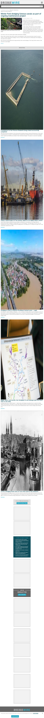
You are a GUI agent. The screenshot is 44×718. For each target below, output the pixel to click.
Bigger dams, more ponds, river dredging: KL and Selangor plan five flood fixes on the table (21, 400)
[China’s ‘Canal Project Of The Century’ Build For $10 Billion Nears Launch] (22, 180)
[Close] (42, 713)
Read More (3, 137)
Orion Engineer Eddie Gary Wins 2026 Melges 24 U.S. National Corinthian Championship (22, 544)
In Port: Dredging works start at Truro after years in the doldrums (19, 491)
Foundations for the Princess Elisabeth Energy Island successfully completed (20, 131)
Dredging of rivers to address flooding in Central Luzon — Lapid (19, 310)
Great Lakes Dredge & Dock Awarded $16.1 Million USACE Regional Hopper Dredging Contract (22, 547)
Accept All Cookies (15, 716)
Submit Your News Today (22, 503)
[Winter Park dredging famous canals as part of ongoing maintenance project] (11, 23)
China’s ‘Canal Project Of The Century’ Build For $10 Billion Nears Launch (21, 220)
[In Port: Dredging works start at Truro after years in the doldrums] (22, 451)
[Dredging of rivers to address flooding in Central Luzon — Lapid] (22, 270)
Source (2, 43)
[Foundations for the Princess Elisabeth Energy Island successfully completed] (22, 90)
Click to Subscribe (22, 594)
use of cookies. (35, 713)
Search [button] (41, 6)
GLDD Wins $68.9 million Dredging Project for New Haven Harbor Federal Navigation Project (22, 540)
